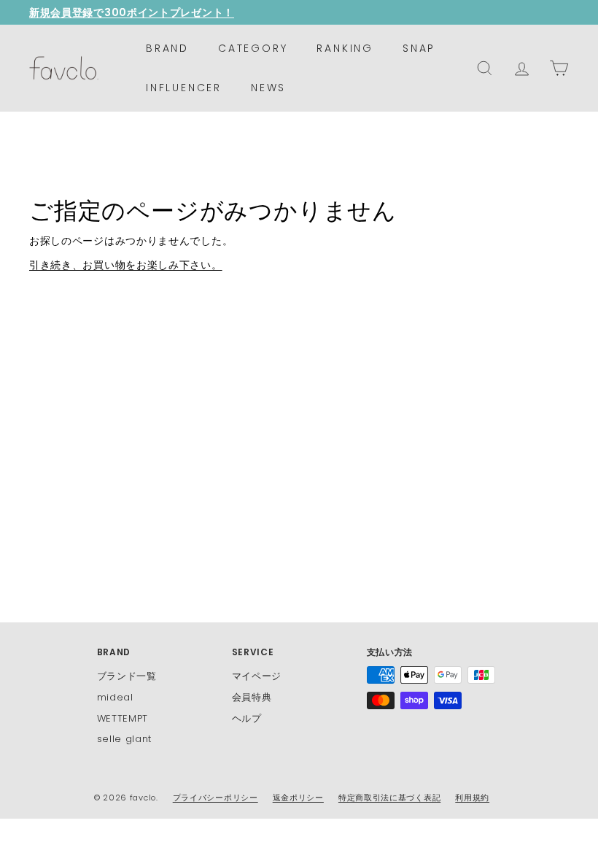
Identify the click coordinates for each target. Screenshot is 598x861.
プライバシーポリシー (215, 797)
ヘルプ (247, 718)
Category (252, 48)
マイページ (257, 676)
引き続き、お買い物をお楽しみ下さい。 (125, 265)
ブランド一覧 (127, 676)
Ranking (345, 48)
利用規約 (472, 797)
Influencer (184, 87)
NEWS (268, 87)
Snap (419, 48)
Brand (167, 48)
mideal (115, 697)
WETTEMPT (123, 718)
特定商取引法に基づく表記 (389, 797)
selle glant (124, 739)
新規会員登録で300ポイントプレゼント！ (131, 12)
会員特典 (252, 697)
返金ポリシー (298, 797)
